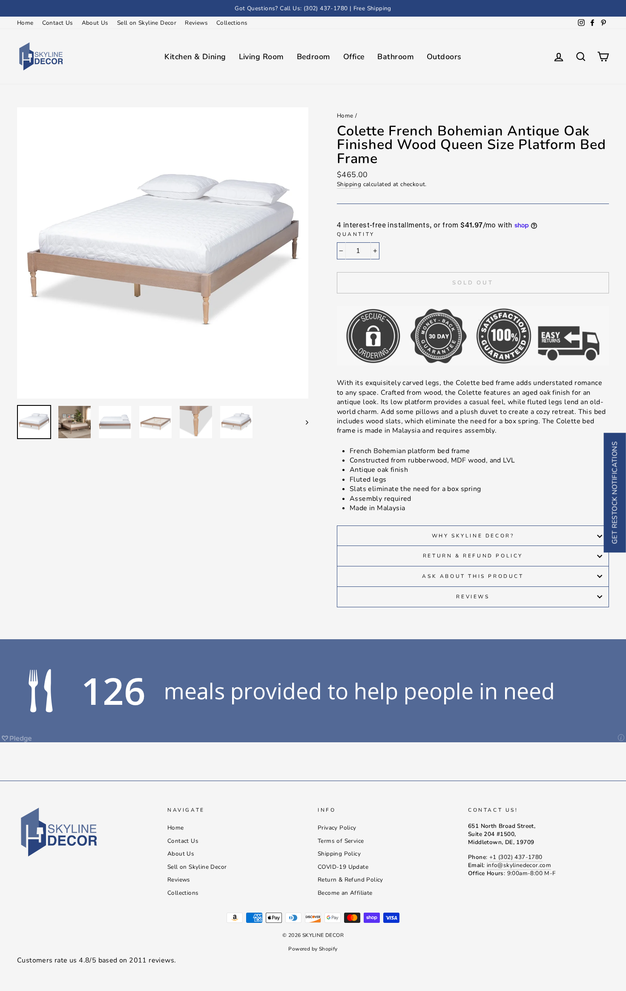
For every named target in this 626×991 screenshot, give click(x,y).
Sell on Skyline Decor (146, 23)
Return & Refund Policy (473, 555)
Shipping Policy (339, 854)
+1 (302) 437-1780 (516, 857)
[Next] (303, 422)
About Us (95, 23)
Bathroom (395, 57)
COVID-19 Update (343, 867)
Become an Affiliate (345, 893)
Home (25, 23)
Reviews (196, 23)
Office (354, 57)
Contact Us (57, 23)
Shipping (349, 184)
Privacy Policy (337, 828)
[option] (313, 8)
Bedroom (313, 57)
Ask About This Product (472, 576)
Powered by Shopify (312, 948)
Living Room (261, 57)
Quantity (356, 234)
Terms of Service (341, 841)
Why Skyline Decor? (473, 535)
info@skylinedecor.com (519, 865)
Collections (231, 23)
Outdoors (444, 57)
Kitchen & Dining (195, 57)
